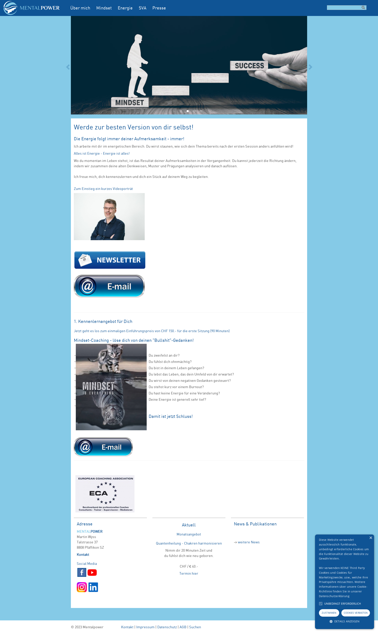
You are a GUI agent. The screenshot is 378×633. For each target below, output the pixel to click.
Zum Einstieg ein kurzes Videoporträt (103, 188)
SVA (142, 7)
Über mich (80, 7)
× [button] (370, 537)
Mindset (104, 7)
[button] (321, 604)
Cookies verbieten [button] (356, 612)
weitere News (249, 542)
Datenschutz (167, 627)
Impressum (145, 627)
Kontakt (127, 627)
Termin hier (188, 573)
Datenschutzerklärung (334, 596)
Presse (159, 7)
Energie (125, 7)
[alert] (344, 581)
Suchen (195, 627)
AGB (183, 627)
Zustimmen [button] (329, 612)
